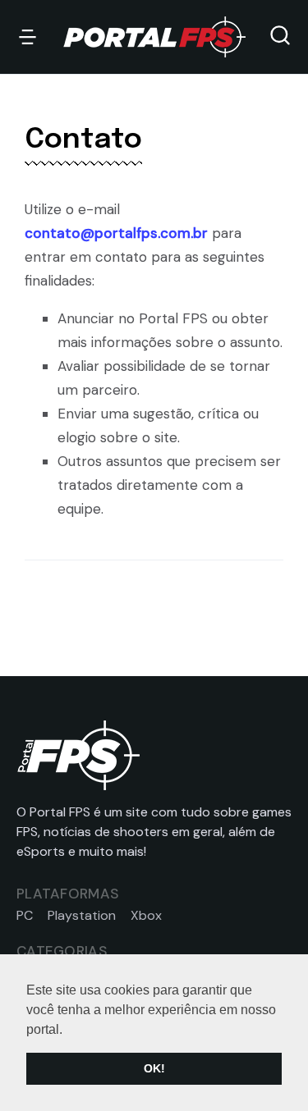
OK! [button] (154, 1068)
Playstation (82, 915)
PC (24, 915)
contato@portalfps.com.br (116, 233)
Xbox (146, 915)
